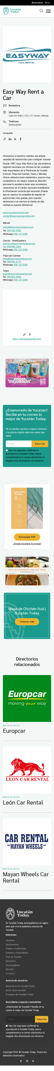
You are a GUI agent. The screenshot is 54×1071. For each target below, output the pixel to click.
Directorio (11, 961)
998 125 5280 (21, 234)
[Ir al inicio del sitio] (12, 14)
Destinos (10, 940)
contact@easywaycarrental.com (19, 216)
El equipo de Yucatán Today (19, 994)
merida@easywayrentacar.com (18, 227)
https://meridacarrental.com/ (27, 339)
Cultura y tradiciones (16, 948)
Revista (9, 969)
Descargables (13, 965)
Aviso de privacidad (16, 990)
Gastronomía (12, 944)
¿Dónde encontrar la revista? (27, 543)
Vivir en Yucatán (14, 957)
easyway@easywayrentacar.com (19, 243)
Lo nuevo (10, 973)
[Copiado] (4, 140)
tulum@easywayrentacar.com (17, 273)
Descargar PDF (27, 537)
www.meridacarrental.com (16, 212)
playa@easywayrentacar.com (17, 258)
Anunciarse (37, 2)
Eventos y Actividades (17, 952)
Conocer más (27, 621)
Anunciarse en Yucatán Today (20, 986)
